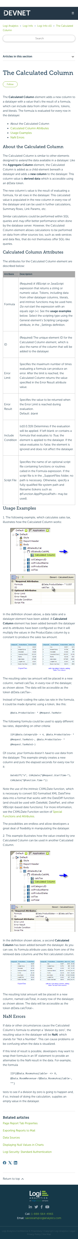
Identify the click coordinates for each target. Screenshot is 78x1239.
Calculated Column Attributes (29, 128)
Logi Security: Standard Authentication (27, 1152)
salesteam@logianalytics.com (43, 1218)
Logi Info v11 (44, 25)
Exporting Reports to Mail (19, 1130)
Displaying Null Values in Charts (23, 1145)
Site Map (46, 1234)
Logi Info (28, 25)
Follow (10, 84)
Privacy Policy (34, 1234)
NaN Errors (17, 137)
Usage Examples (21, 133)
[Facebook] (4, 1162)
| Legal (72, 1231)
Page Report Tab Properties (20, 1123)
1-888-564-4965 (42, 1214)
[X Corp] (10, 1162)
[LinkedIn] (15, 1162)
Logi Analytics (10, 25)
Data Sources (11, 1137)
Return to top (12, 1178)
